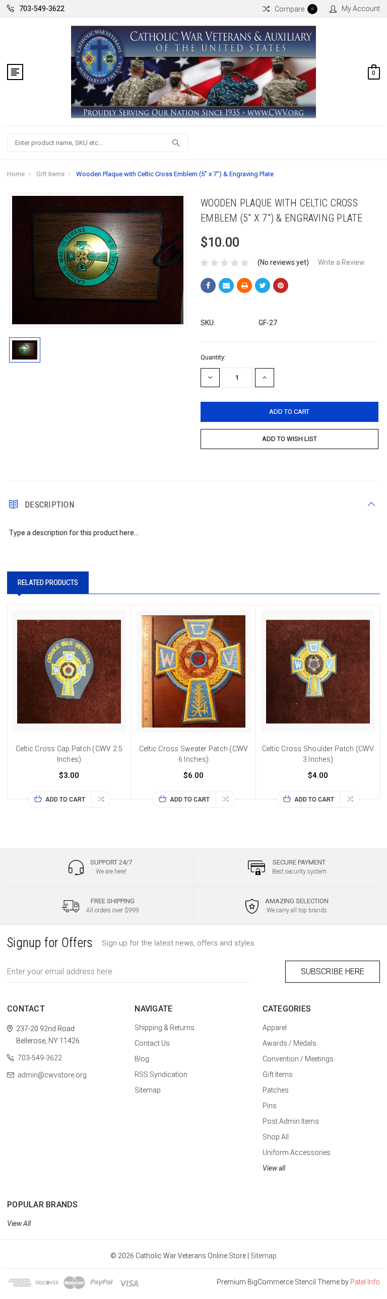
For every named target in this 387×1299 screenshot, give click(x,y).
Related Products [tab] (48, 582)
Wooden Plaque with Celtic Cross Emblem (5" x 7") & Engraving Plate (175, 174)
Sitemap (148, 1090)
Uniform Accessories (297, 1152)
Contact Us (152, 1043)
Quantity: (213, 357)
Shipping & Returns (165, 1028)
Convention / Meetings (298, 1059)
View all (274, 1168)
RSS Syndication (161, 1074)
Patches (276, 1090)
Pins (270, 1106)
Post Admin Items (291, 1121)
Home (16, 174)
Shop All (276, 1137)
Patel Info (365, 1282)
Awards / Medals (289, 1043)
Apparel (275, 1028)
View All (19, 1223)
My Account (361, 9)
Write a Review (341, 262)
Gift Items (50, 174)
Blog (142, 1059)
